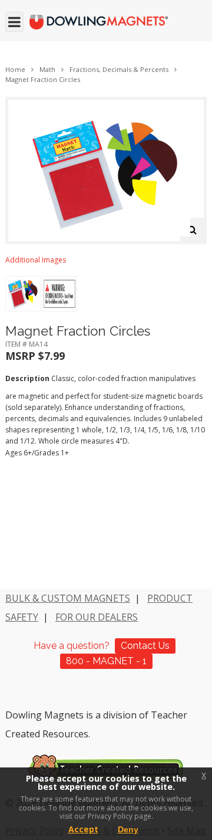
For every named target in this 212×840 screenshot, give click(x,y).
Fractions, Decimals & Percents (118, 69)
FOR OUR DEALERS (96, 617)
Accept (83, 829)
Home (15, 69)
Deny (128, 829)
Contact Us (145, 645)
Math (47, 69)
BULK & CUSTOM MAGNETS (67, 598)
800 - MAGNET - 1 (106, 661)
